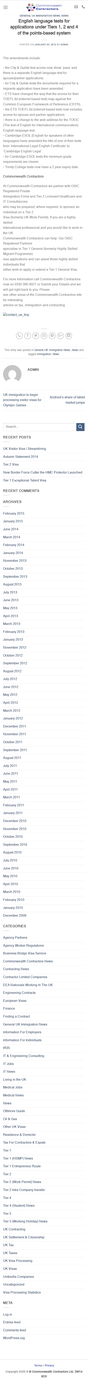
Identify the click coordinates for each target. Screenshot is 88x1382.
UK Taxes (10, 1253)
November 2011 (14, 734)
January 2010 (13, 908)
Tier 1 (7, 1150)
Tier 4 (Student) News (19, 1206)
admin (64, 45)
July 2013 (10, 592)
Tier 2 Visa (11, 464)
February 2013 (13, 632)
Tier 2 (7, 1174)
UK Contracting (14, 1229)
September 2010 (15, 845)
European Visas (14, 1001)
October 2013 (13, 569)
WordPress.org (14, 1338)
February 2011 (13, 805)
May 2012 (10, 695)
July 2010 (10, 860)
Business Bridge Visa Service (24, 953)
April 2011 (10, 789)
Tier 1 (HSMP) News (18, 1158)
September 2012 (15, 663)
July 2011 (10, 766)
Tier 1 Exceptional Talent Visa (24, 480)
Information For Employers (22, 1032)
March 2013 (11, 624)
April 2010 (10, 884)
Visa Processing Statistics (22, 1292)
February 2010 (13, 900)
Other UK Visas (14, 1127)
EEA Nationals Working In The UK (28, 985)
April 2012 (10, 703)
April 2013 (10, 616)
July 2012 (10, 679)
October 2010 (13, 837)
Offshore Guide (14, 1111)
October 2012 (13, 655)
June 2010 (10, 868)
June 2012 (10, 687)
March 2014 (11, 537)
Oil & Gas (10, 1119)
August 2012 (12, 671)
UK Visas (10, 1269)
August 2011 (12, 758)
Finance (9, 1008)
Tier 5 (7, 1214)
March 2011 (11, 797)
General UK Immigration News (40, 16)
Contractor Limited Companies (25, 977)
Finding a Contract (16, 1016)
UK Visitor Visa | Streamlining (24, 449)
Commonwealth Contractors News (28, 961)
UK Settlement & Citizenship (23, 1237)
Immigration (44, 354)
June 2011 (10, 773)
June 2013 (10, 600)
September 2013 (15, 577)
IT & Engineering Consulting (23, 1056)
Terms (38, 1365)
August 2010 (12, 852)
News (64, 16)
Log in (7, 1314)
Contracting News (16, 969)
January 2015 (13, 521)
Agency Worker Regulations (23, 945)
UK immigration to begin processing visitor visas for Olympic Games (22, 400)
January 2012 (13, 718)
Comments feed (14, 1330)
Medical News (13, 1095)
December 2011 (14, 726)
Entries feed (11, 1322)
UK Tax (8, 1245)
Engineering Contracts (19, 993)
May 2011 (10, 781)
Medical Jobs (12, 1087)
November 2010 (14, 829)
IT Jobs (8, 1064)
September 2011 (15, 750)
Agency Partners (15, 938)
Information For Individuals (22, 1040)
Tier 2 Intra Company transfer (24, 1190)
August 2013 (12, 584)
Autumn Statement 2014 (20, 457)
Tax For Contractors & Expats (24, 1142)
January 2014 (13, 553)
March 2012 (11, 711)
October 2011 (13, 742)
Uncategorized (13, 1284)
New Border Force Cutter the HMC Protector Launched (42, 472)
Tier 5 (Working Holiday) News (25, 1221)
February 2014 (13, 545)
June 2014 (10, 529)
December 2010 (14, 821)
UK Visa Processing (17, 1261)
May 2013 (10, 608)
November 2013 (14, 561)
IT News (9, 1072)
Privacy (49, 1365)
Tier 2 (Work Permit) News (22, 1182)
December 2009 (14, 915)
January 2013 (13, 639)
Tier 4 (7, 1198)
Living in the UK (14, 1079)
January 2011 (13, 813)
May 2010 (10, 876)
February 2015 (13, 513)
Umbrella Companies (18, 1277)
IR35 (6, 1048)
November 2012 (14, 647)
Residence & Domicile (19, 1135)
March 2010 (11, 892)
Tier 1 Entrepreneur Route (22, 1166)
